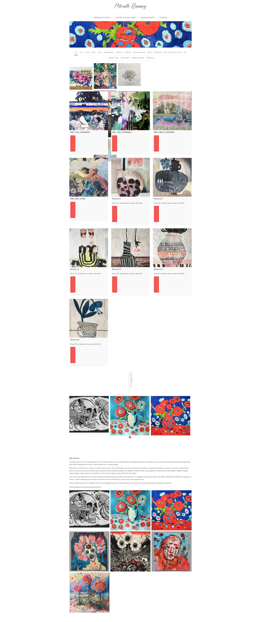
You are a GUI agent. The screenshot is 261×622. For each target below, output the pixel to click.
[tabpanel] (89, 414)
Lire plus (73, 143)
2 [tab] (133, 437)
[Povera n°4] (172, 247)
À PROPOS (163, 17)
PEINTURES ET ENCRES (102, 17)
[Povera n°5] (172, 177)
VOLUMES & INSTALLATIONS (125, 17)
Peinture (131, 78)
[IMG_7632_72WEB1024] (88, 110)
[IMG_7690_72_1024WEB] (172, 110)
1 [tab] (130, 437)
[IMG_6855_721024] (88, 177)
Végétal (129, 80)
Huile (126, 78)
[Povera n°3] (130, 247)
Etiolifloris (105, 79)
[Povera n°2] (88, 247)
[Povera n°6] (88, 318)
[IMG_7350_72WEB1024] (130, 110)
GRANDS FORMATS (147, 17)
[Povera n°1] (130, 177)
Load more (131, 379)
